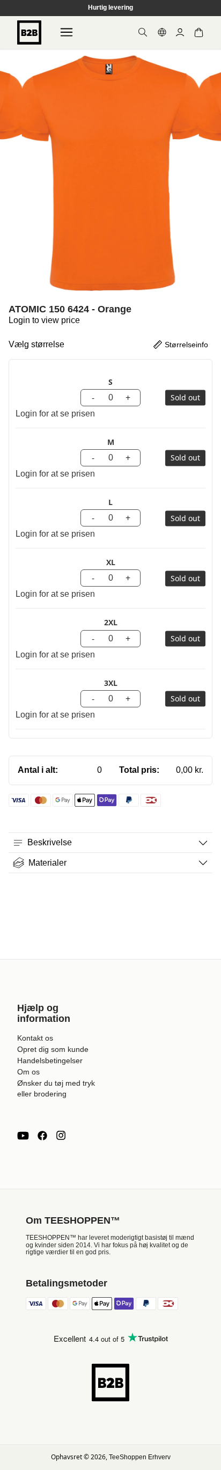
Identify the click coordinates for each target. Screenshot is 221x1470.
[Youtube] (23, 1136)
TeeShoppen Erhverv (140, 1457)
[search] (142, 32)
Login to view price (44, 320)
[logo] (29, 32)
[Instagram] (60, 1135)
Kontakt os (35, 1038)
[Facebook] (42, 1135)
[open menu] (66, 32)
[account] (180, 32)
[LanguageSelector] (162, 32)
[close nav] (11, 43)
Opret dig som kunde (53, 1049)
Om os (28, 1071)
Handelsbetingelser (50, 1060)
